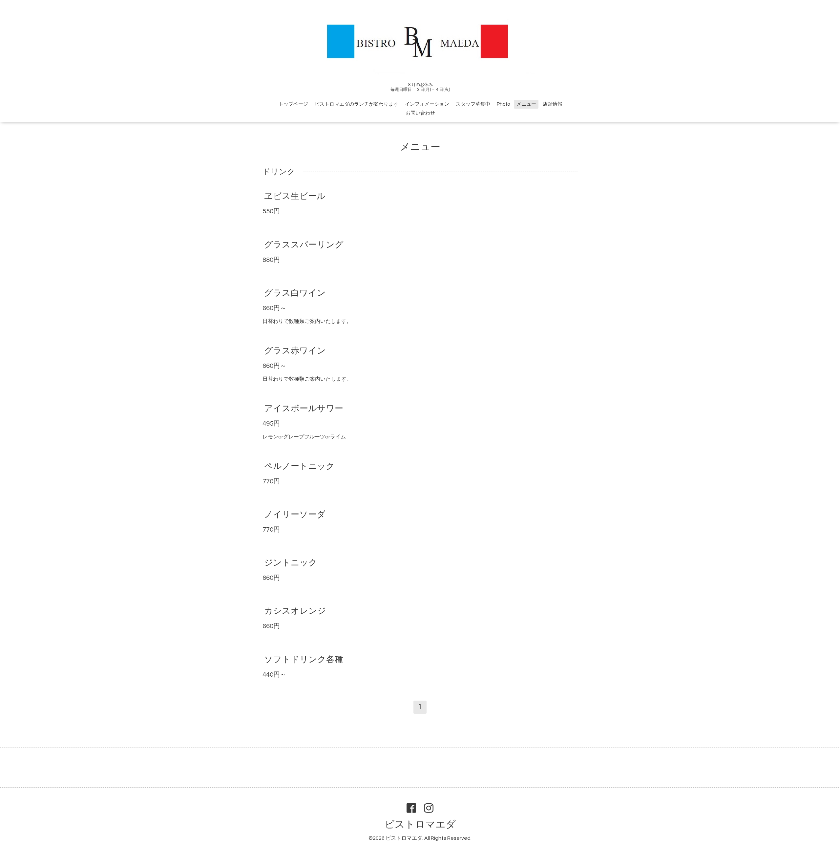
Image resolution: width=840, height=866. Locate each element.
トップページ (293, 104)
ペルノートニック (299, 466)
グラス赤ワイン (295, 351)
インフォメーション (427, 104)
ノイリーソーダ (295, 514)
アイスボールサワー (303, 408)
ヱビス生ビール (295, 196)
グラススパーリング (304, 244)
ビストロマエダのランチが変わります (356, 104)
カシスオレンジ (295, 611)
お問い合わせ (420, 113)
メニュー (526, 104)
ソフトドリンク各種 (303, 659)
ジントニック (290, 563)
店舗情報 (552, 104)
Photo (503, 104)
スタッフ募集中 (473, 104)
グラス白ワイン (295, 293)
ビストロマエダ (420, 824)
